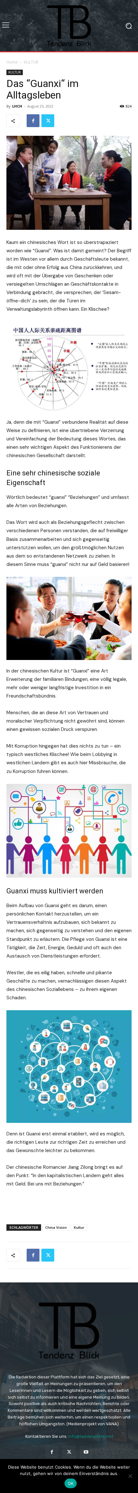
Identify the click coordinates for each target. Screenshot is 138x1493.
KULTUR (31, 62)
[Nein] (130, 1476)
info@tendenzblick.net (90, 1436)
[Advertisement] (69, 1204)
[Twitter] (47, 120)
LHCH (17, 106)
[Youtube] (86, 1452)
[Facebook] (33, 120)
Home (12, 62)
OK (71, 1483)
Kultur (79, 1227)
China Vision (56, 1227)
